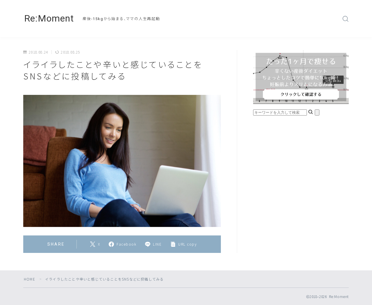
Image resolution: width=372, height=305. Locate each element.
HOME (29, 278)
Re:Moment (49, 18)
